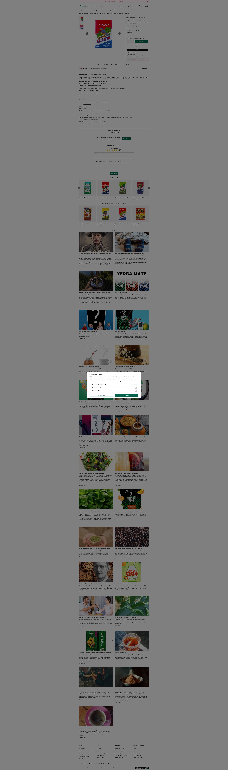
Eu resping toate (101, 395)
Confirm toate (126, 395)
